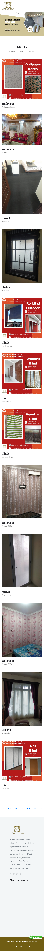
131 (9, 808)
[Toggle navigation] (40, 6)
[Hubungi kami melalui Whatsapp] (36, 937)
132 (15, 808)
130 (3, 808)
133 (22, 808)
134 (28, 808)
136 (41, 808)
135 (34, 808)
